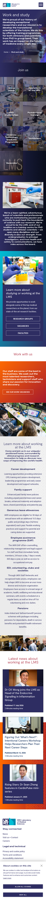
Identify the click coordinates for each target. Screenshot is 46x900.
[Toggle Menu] (41, 5)
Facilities (23, 333)
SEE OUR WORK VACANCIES (18, 392)
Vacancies (23, 326)
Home (6, 52)
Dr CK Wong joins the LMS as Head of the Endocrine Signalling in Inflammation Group (22, 694)
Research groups (23, 319)
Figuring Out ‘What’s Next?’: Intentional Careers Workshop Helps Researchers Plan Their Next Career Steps (23, 742)
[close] (41, 865)
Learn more (7, 878)
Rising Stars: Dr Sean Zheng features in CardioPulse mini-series (22, 788)
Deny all (23, 895)
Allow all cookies (23, 886)
